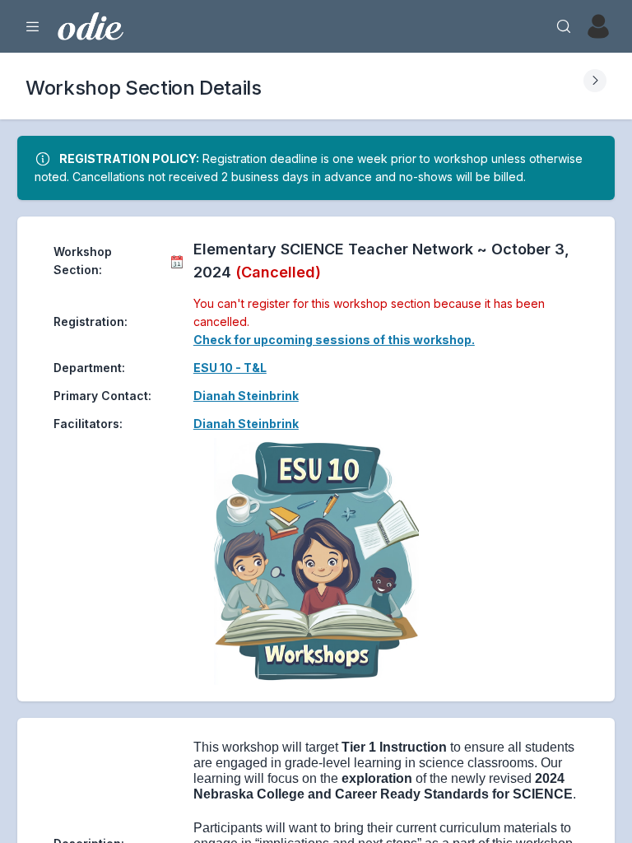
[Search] (563, 26)
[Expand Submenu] (594, 80)
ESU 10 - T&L (230, 368)
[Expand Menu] (32, 26)
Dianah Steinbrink (246, 396)
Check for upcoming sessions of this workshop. (334, 340)
